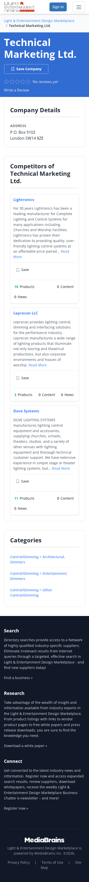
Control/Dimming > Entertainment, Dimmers (38, 576)
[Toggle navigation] (79, 6)
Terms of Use (52, 862)
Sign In (58, 6)
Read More (38, 365)
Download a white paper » (25, 745)
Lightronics (23, 199)
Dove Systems (26, 410)
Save (25, 269)
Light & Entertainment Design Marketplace (39, 20)
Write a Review (16, 90)
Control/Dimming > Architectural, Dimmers (37, 559)
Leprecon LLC (25, 312)
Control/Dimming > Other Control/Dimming (31, 592)
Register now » (16, 808)
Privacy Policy (19, 862)
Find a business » (18, 677)
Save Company (29, 68)
